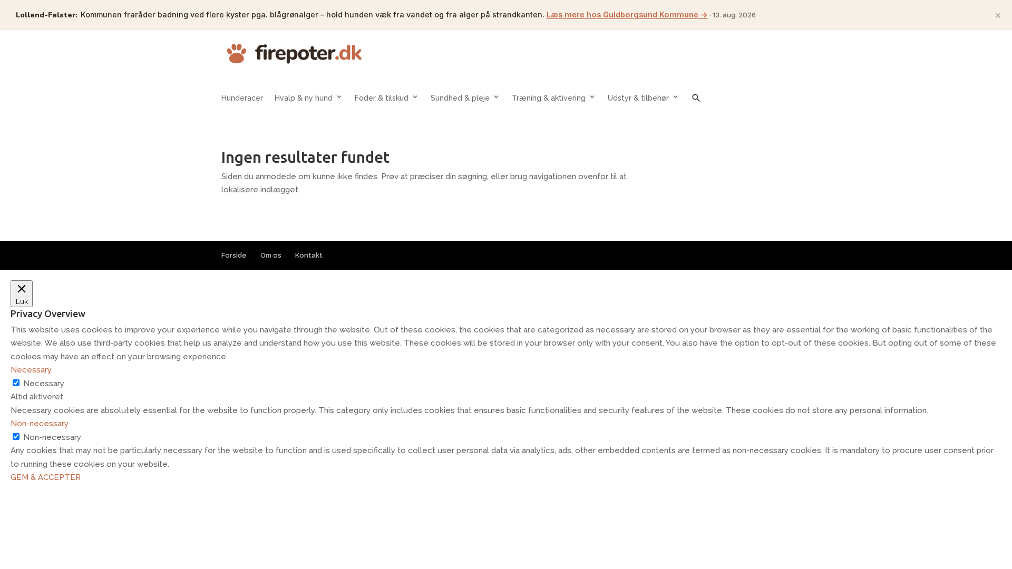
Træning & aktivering (549, 98)
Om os (270, 255)
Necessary (43, 383)
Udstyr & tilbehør (638, 98)
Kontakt (309, 255)
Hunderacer (242, 98)
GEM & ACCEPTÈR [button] (46, 477)
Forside (234, 255)
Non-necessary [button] (40, 423)
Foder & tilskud (381, 98)
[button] (696, 106)
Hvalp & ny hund (304, 98)
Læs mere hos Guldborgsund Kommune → (627, 14)
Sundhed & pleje (460, 98)
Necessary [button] (31, 370)
